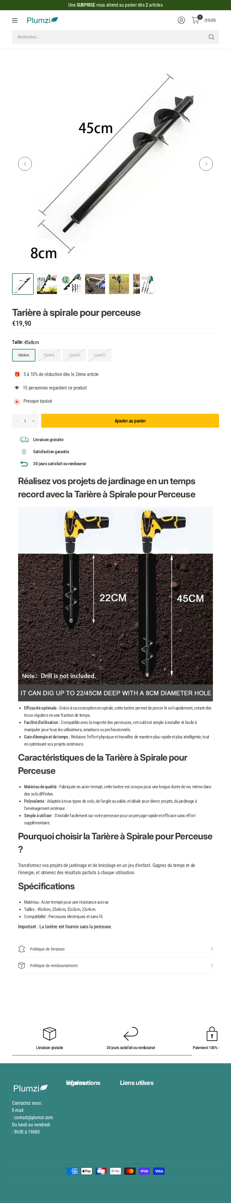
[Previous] (25, 164)
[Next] (206, 164)
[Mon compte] (181, 20)
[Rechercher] (211, 37)
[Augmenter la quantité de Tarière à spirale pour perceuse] (33, 421)
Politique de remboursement (54, 965)
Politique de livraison (47, 949)
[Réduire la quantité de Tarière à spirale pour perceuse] (16, 421)
